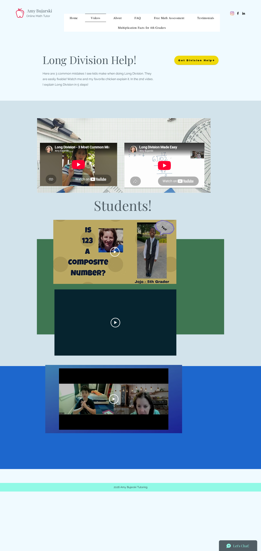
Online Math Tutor (38, 16)
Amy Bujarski (39, 11)
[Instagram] (232, 13)
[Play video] (115, 252)
